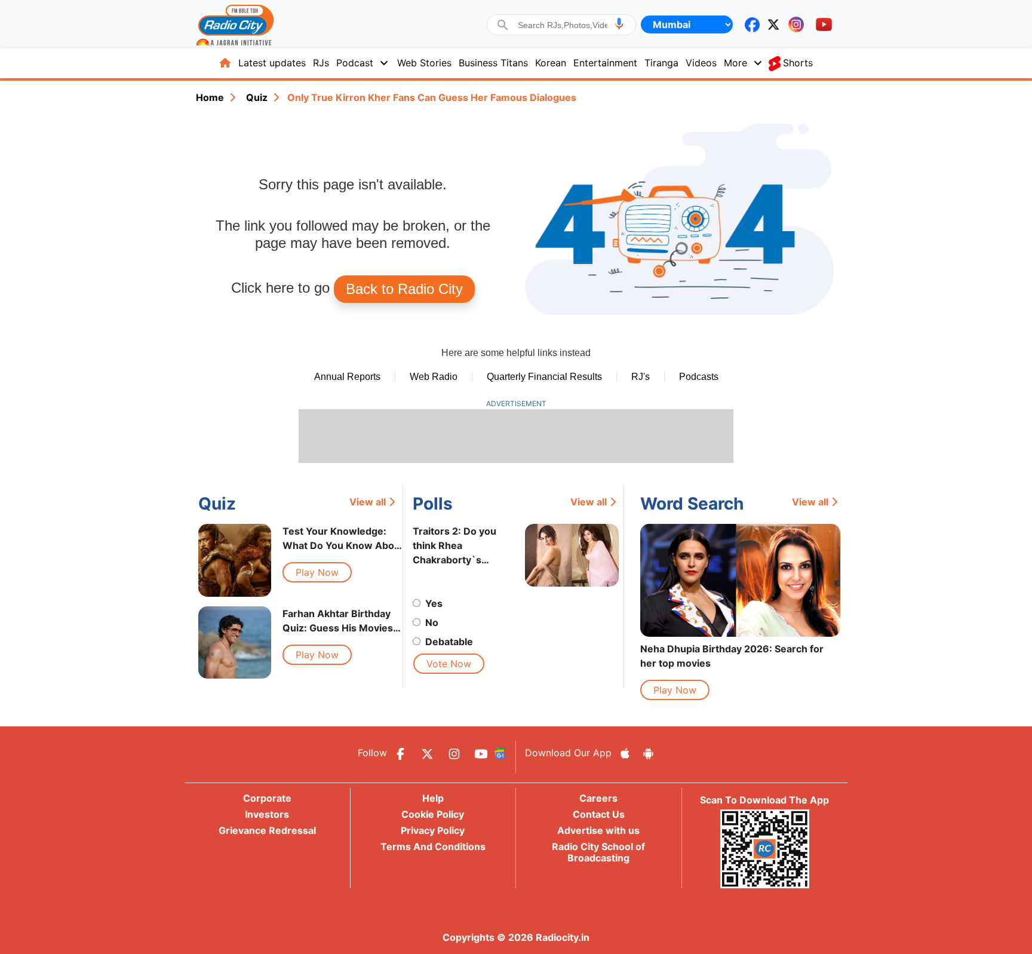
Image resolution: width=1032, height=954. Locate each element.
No (431, 622)
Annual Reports (347, 377)
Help (433, 798)
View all (367, 502)
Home (210, 97)
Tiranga (661, 63)
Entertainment (605, 63)
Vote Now (448, 664)
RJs (321, 63)
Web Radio (433, 377)
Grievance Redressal (267, 830)
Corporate (267, 798)
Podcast (354, 63)
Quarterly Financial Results (544, 377)
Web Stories (424, 63)
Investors (267, 814)
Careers (598, 798)
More (735, 63)
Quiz (257, 97)
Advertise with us (598, 830)
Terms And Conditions (433, 846)
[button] (619, 23)
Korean (550, 63)
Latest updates (272, 63)
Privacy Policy (433, 830)
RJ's (640, 377)
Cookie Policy (432, 814)
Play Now (317, 572)
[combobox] (562, 25)
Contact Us (599, 814)
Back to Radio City (404, 289)
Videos (701, 63)
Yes (434, 603)
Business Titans (493, 63)
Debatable (449, 642)
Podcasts (698, 377)
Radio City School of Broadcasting (598, 852)
